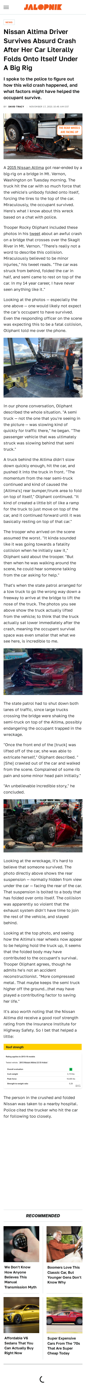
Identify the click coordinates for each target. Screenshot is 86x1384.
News (9, 22)
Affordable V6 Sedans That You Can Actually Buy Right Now (19, 1345)
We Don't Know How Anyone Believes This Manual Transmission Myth (20, 1277)
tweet (35, 233)
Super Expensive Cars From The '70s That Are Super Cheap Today (63, 1345)
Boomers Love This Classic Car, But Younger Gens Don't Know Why (64, 1274)
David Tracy (16, 106)
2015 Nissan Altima (25, 167)
